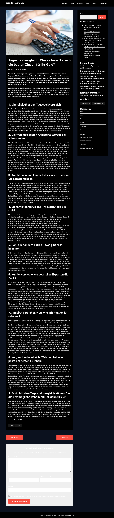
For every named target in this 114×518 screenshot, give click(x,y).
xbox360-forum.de (86, 137)
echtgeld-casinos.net (86, 148)
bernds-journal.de (15, 3)
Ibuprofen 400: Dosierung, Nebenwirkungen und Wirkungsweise (92, 34)
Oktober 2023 (86, 103)
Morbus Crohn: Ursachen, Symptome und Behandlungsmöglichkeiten (92, 53)
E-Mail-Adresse (45, 477)
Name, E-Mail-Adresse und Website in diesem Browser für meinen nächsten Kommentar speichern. (38, 496)
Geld (18, 425)
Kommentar (12, 457)
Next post (65, 437)
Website (11, 487)
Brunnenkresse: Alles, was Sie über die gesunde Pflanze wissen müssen (94, 40)
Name (11, 477)
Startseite (64, 3)
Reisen (94, 3)
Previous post (14, 437)
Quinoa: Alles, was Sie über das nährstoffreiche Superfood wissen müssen (94, 47)
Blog (87, 3)
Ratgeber (80, 3)
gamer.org (83, 144)
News (72, 3)
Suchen (82, 14)
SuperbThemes (70, 515)
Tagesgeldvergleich (56, 109)
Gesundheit (103, 3)
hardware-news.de (86, 141)
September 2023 (98, 103)
